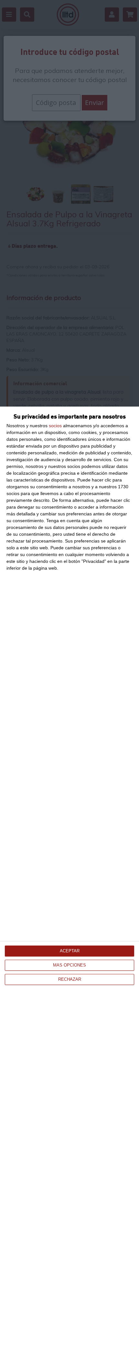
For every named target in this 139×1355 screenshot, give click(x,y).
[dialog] (69, 881)
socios (55, 425)
